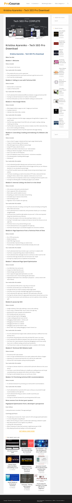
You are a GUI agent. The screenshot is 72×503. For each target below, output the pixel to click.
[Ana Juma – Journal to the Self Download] (56, 101)
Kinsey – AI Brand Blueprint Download (62, 81)
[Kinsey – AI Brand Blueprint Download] (56, 82)
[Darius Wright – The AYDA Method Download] (56, 34)
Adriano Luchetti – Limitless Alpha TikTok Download (62, 110)
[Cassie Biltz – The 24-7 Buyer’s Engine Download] (56, 91)
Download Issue (48, 500)
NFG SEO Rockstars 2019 (12, 451)
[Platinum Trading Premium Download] (56, 52)
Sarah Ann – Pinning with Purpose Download (27, 486)
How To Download (40, 500)
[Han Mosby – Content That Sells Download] (56, 62)
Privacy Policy (39, 501)
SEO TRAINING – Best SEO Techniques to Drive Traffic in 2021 (41, 450)
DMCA (54, 500)
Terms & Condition (60, 500)
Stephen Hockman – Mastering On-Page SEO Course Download (27, 469)
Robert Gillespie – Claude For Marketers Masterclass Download (62, 71)
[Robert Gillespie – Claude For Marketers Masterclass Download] (56, 72)
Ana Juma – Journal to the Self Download (62, 100)
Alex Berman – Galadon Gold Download (62, 42)
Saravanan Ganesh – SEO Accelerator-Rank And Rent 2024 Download (41, 468)
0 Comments (61, 37)
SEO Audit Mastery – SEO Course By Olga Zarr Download (26, 450)
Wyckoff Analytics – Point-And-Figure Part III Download (62, 121)
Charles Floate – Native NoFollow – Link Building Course (12, 466)
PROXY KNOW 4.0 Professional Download (12, 484)
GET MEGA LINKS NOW (27, 431)
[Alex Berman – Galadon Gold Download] (56, 43)
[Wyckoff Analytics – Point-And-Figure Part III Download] (56, 123)
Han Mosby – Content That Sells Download (62, 61)
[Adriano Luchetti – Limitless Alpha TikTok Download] (56, 111)
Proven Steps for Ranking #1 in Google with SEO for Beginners (41, 486)
